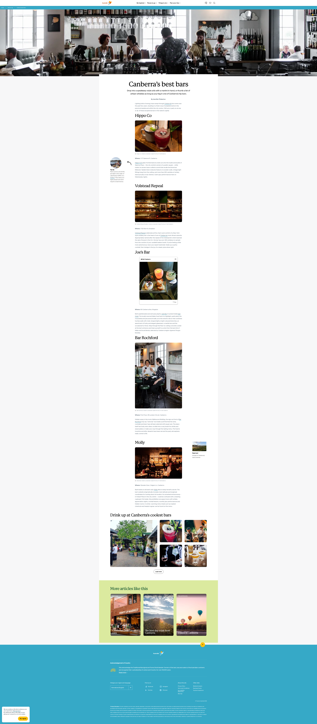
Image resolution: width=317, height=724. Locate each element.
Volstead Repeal (140, 233)
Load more (158, 571)
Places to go (10, 7)
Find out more (16, 710)
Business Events (197, 688)
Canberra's (163, 235)
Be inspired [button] (140, 3)
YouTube (150, 690)
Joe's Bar (164, 314)
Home (2, 7)
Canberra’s (167, 103)
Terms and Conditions (183, 688)
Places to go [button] (151, 3)
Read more (122, 672)
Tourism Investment (198, 690)
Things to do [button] (162, 3)
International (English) (117, 687)
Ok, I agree (23, 718)
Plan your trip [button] (174, 3)
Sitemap (180, 693)
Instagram (165, 686)
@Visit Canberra (145, 259)
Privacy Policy (181, 686)
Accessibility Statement (181, 691)
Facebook (150, 686)
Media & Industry (197, 686)
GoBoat (112, 177)
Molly (156, 489)
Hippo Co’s (138, 163)
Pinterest (165, 690)
